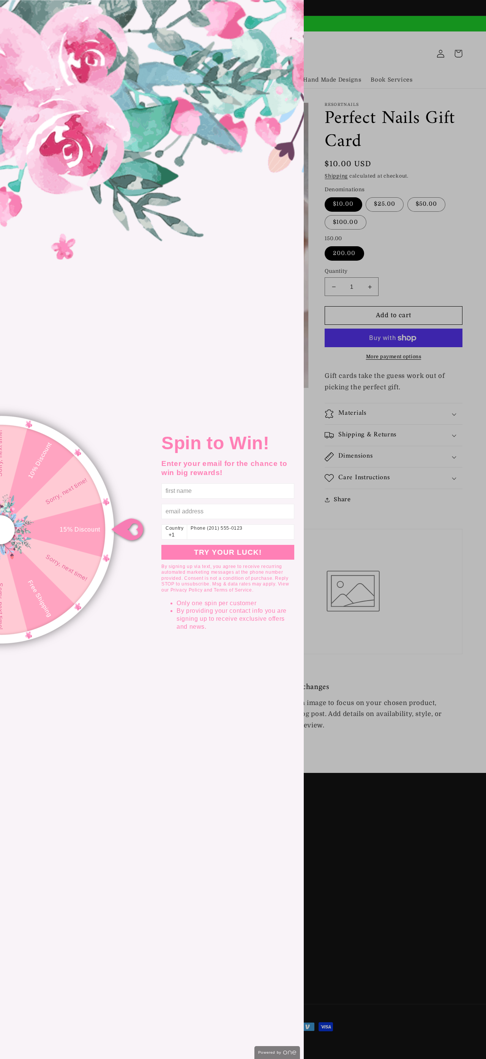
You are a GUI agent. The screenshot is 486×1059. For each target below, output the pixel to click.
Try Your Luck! (228, 552)
